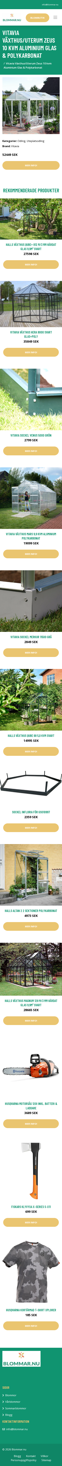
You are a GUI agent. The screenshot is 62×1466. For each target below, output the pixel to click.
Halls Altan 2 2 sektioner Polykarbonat (31, 911)
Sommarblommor (15, 1408)
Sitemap (46, 1460)
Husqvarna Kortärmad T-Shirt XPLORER (31, 1310)
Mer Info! (31, 165)
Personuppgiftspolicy (23, 1460)
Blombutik (37, 17)
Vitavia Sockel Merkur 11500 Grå (31, 637)
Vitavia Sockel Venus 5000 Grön (31, 435)
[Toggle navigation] (55, 17)
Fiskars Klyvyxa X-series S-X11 (31, 1207)
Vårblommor (12, 1401)
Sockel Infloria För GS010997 (31, 812)
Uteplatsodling (35, 141)
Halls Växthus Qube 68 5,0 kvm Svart (31, 735)
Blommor (10, 1395)
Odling (21, 141)
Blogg (8, 1415)
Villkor (44, 1456)
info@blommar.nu (50, 4)
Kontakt (31, 1456)
